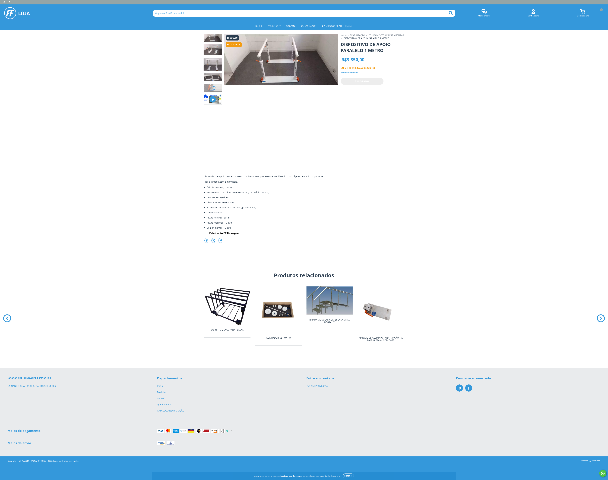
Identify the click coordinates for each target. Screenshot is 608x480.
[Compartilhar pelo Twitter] (214, 241)
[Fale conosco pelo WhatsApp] (602, 473)
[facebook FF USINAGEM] (9, 2)
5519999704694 (319, 385)
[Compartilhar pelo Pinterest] (220, 241)
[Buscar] (451, 13)
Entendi (348, 476)
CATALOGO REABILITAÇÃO (337, 25)
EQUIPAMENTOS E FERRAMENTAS (386, 35)
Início (258, 25)
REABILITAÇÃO (357, 35)
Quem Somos (309, 25)
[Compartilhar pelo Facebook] (207, 241)
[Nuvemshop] (590, 461)
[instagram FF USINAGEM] (4, 2)
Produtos (273, 25)
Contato (291, 25)
